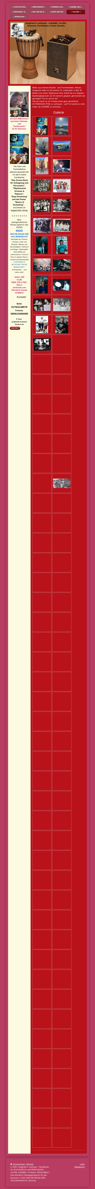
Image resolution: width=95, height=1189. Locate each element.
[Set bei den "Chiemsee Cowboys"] (61, 205)
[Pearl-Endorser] (62, 245)
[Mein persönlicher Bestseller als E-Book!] (41, 126)
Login (82, 1164)
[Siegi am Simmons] (61, 285)
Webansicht (79, 1167)
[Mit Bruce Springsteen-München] (61, 483)
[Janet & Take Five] (42, 225)
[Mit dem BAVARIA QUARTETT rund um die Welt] (61, 225)
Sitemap (29, 1164)
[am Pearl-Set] (42, 344)
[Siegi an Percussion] (42, 324)
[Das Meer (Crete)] (61, 126)
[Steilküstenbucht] (41, 146)
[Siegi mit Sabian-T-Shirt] (61, 324)
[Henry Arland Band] (61, 185)
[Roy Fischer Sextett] (42, 185)
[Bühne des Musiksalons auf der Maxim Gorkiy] (42, 265)
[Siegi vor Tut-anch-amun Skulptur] (41, 165)
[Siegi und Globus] (42, 245)
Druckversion (19, 1164)
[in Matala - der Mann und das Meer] (61, 146)
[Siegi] (42, 285)
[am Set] (61, 165)
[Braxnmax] (61, 304)
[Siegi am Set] (61, 265)
